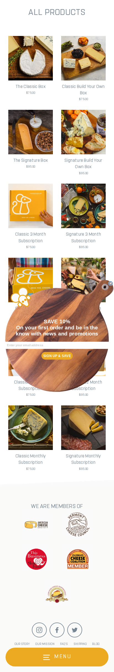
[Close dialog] (111, 283)
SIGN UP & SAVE (57, 356)
